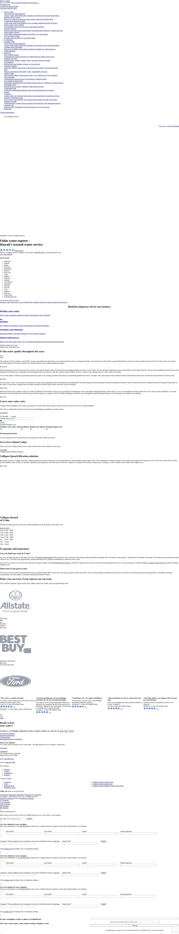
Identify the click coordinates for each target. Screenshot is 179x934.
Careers (6, 771)
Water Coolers (8, 12)
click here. (56, 841)
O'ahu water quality (12, 302)
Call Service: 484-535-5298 (9, 6)
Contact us (7, 782)
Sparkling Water (9, 42)
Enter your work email (116, 922)
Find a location (162, 126)
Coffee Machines (9, 51)
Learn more (4, 413)
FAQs (59, 302)
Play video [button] (3, 466)
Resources (7, 53)
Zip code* (3, 819)
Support (6, 92)
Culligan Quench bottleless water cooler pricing (107, 786)
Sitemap (31, 798)
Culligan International (7, 112)
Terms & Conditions (6, 798)
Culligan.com (7, 849)
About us (7, 769)
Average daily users (6, 418)
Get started (3, 450)
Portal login (10, 124)
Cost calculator (24, 302)
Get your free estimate (7, 733)
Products (3, 302)
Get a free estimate (173, 126)
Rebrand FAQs (9, 786)
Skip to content (5, 1)
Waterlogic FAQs (10, 788)
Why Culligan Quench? (37, 302)
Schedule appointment (7, 735)
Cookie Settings (18, 798)
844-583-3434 (39, 252)
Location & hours (51, 302)
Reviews (64, 302)
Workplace (10, 739)
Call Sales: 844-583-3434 (8, 8)
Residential (7, 109)
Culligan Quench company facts (102, 782)
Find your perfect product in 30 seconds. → (25, 3)
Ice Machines (8, 40)
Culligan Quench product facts (102, 784)
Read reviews (19, 251)
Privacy (26, 798)
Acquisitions (8, 773)
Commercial (18, 739)
